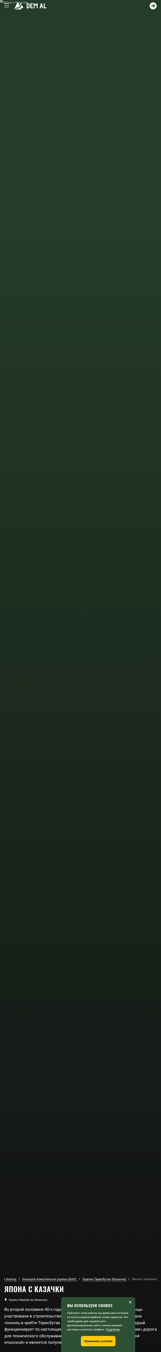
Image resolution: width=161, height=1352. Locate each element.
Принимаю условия (98, 1341)
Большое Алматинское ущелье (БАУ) (49, 1279)
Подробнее (113, 1329)
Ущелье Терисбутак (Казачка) (104, 1279)
